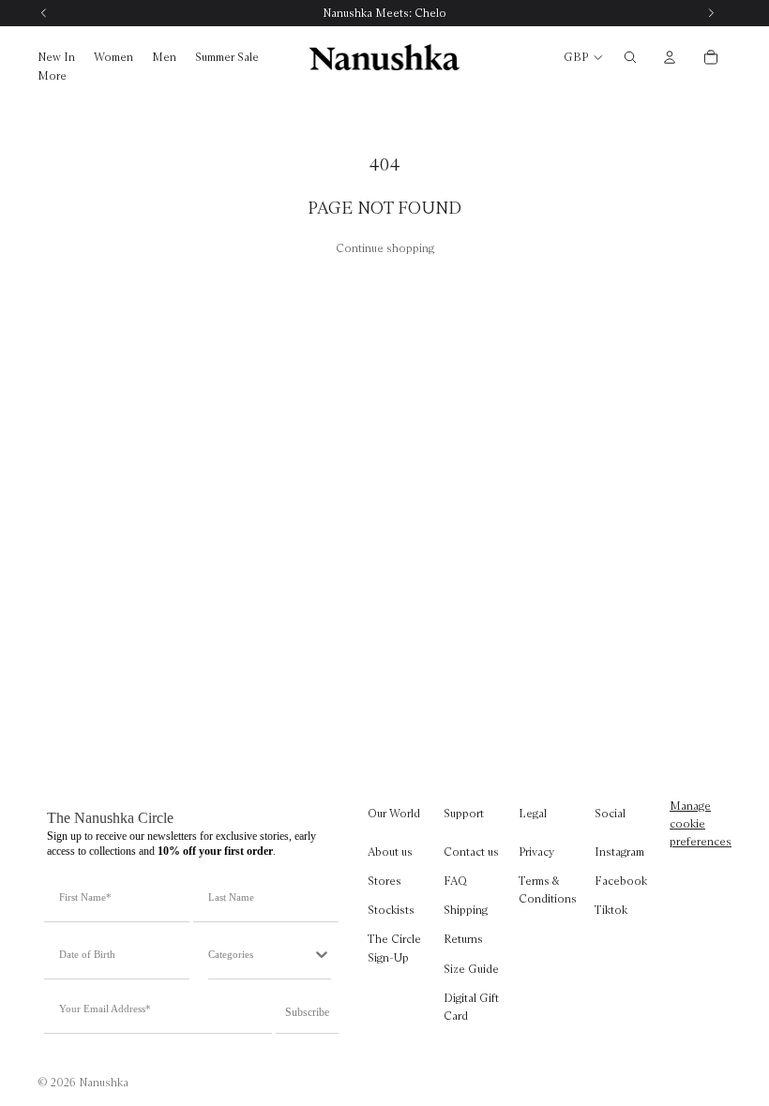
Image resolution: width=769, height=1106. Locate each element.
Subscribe (307, 1012)
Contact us (471, 851)
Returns (463, 939)
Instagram (619, 851)
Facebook (621, 881)
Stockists (391, 910)
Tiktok (611, 910)
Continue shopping (385, 248)
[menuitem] (52, 76)
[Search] (630, 57)
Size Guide (471, 968)
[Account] (669, 57)
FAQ (455, 881)
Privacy (536, 851)
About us (390, 851)
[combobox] (260, 954)
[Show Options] (321, 954)
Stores (384, 881)
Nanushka (103, 1082)
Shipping (466, 910)
